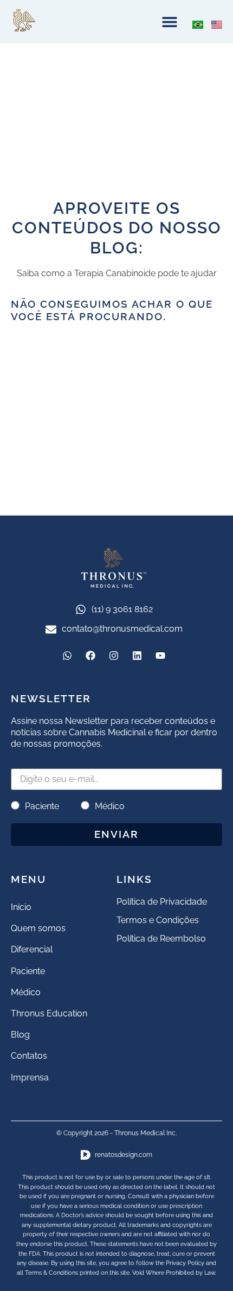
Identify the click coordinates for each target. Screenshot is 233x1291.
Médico (110, 806)
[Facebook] (90, 655)
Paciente (42, 806)
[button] (169, 22)
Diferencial (32, 949)
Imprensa (30, 1077)
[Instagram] (114, 655)
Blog (20, 1034)
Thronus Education (49, 1013)
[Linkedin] (137, 655)
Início (21, 907)
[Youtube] (160, 655)
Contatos (29, 1056)
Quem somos (38, 928)
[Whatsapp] (67, 655)
